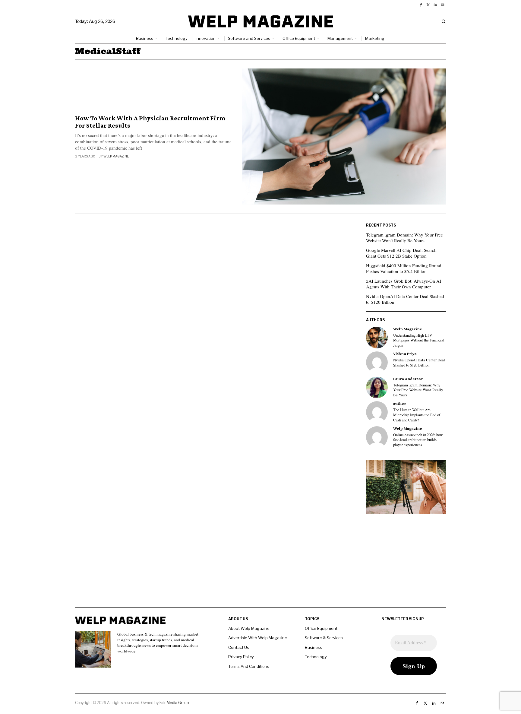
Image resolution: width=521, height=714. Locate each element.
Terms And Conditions (248, 666)
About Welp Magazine (249, 628)
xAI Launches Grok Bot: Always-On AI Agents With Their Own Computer (403, 284)
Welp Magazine (116, 156)
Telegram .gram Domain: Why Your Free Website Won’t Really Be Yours (404, 238)
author (399, 403)
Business (313, 647)
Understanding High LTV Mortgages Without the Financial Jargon (418, 340)
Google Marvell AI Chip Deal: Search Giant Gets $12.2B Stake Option (401, 253)
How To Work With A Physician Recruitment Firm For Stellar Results (150, 122)
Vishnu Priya (405, 353)
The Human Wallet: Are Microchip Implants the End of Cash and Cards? (416, 415)
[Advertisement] (260, 565)
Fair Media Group (174, 702)
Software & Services (324, 637)
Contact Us (238, 647)
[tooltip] (421, 5)
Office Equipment (321, 628)
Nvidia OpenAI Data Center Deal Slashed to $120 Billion (405, 299)
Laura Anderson (408, 378)
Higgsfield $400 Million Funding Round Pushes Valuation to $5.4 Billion (403, 268)
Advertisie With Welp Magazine (257, 637)
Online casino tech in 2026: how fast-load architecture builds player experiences (418, 440)
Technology (316, 656)
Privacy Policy (241, 656)
